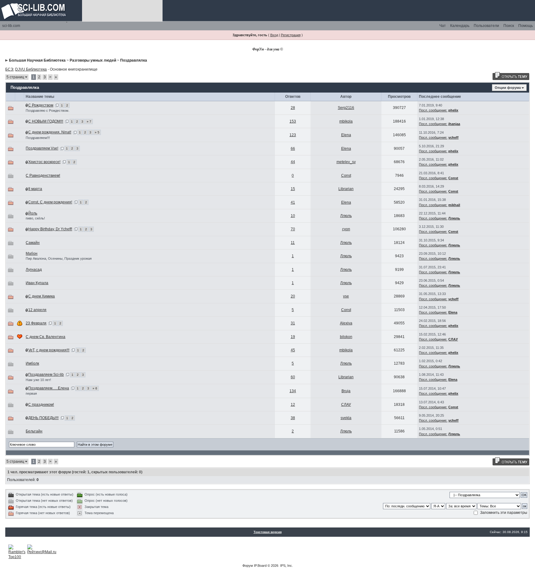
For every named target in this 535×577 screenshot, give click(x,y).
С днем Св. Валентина (45, 337)
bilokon (346, 337)
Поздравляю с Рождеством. (47, 110)
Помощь (525, 26)
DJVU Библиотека (31, 69)
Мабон (31, 253)
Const (346, 175)
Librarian (346, 189)
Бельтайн (34, 431)
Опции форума (508, 87)
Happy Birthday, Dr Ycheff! (50, 229)
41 (293, 202)
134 (292, 391)
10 (293, 216)
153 (292, 121)
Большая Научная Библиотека (37, 60)
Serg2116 (346, 108)
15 (293, 189)
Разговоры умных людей (93, 60)
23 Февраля (36, 323)
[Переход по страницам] (57, 105)
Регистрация (291, 35)
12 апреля (37, 310)
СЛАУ (453, 339)
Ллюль (346, 216)
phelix (453, 110)
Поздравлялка (133, 60)
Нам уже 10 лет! (38, 380)
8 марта (35, 189)
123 (292, 135)
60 (293, 377)
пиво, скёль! (35, 218)
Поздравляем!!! (38, 138)
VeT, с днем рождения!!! (48, 350)
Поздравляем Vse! (42, 148)
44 (293, 162)
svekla (346, 418)
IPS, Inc (286, 565)
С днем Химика (41, 296)
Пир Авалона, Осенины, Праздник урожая (59, 258)
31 (293, 323)
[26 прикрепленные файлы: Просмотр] (27, 388)
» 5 (97, 132)
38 (293, 418)
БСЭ (9, 69)
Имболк (32, 363)
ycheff (453, 137)
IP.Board (260, 565)
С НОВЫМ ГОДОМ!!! (45, 121)
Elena (346, 135)
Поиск (508, 26)
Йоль (32, 213)
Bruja (345, 391)
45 (293, 350)
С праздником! (41, 404)
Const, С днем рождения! (50, 202)
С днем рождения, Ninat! (49, 132)
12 (293, 404)
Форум (247, 565)
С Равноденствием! (43, 175)
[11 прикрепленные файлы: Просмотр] (27, 229)
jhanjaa (454, 124)
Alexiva (346, 323)
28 (293, 108)
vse (346, 296)
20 (293, 296)
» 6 (95, 388)
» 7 (89, 121)
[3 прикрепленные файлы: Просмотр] (27, 162)
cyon (346, 229)
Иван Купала (37, 283)
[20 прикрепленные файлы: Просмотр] (27, 121)
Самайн (33, 243)
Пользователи (486, 26)
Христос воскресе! (44, 162)
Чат (442, 26)
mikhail (454, 205)
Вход (274, 35)
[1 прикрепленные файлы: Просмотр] (27, 213)
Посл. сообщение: (433, 110)
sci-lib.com (11, 26)
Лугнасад (34, 269)
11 (293, 243)
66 (293, 148)
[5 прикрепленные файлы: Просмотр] (27, 189)
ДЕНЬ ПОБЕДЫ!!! (43, 418)
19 (293, 337)
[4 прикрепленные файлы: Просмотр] (27, 105)
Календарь (459, 26)
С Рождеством (40, 105)
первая (31, 393)
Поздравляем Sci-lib (46, 374)
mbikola (346, 121)
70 (293, 229)
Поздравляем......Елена (48, 388)
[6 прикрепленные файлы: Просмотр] (27, 132)
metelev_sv (346, 162)
